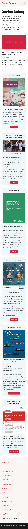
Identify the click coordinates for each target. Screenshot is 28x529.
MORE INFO (14, 182)
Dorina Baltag (5, 57)
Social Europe (9, 3)
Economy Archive (7, 488)
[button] (21, 3)
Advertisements (6, 475)
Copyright (5, 514)
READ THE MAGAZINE (14, 393)
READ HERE (14, 251)
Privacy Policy (6, 505)
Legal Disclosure (7, 501)
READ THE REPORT (14, 451)
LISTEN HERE (14, 319)
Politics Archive (6, 484)
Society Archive (6, 492)
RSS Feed (5, 497)
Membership (5, 479)
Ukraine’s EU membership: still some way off (13, 53)
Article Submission (7, 471)
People (4, 467)
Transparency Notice (8, 510)
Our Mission (5, 463)
